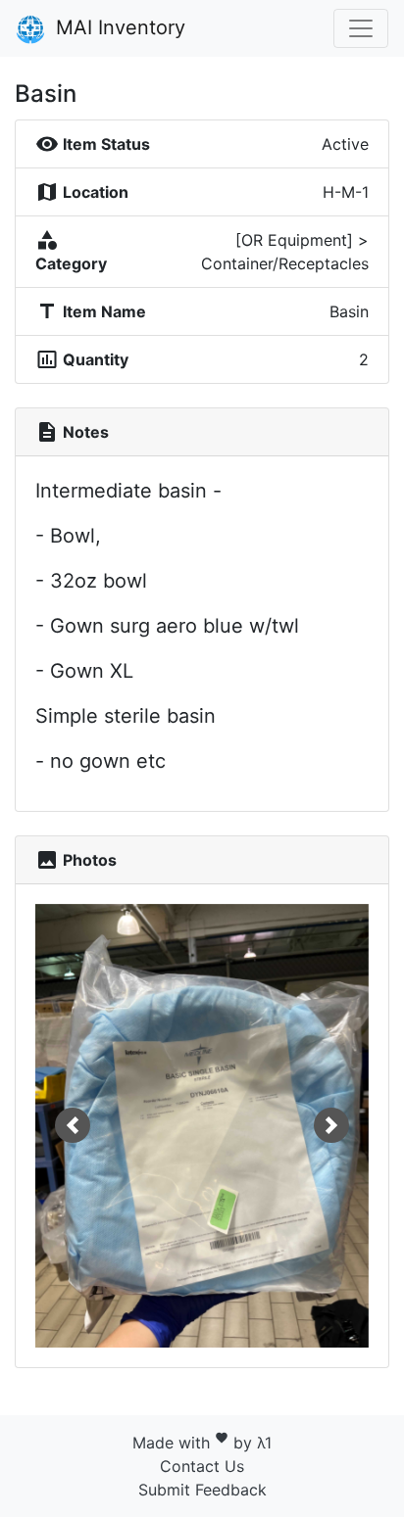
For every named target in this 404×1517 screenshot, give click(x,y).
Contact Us (202, 1466)
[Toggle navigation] (360, 28)
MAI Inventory (117, 27)
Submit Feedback (202, 1489)
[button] (72, 1126)
